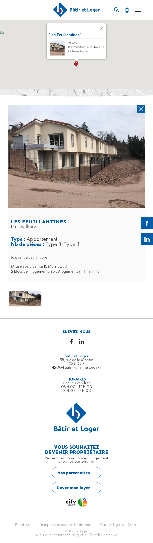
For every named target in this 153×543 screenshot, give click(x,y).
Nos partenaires (73, 472)
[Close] (101, 28)
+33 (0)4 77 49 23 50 (127, 10)
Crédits (133, 525)
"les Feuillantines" (65, 35)
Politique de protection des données (65, 525)
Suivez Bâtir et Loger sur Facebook (147, 223)
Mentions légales (111, 525)
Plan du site (23, 525)
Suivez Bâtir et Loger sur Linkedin (147, 239)
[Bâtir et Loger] (76, 10)
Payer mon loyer (73, 487)
